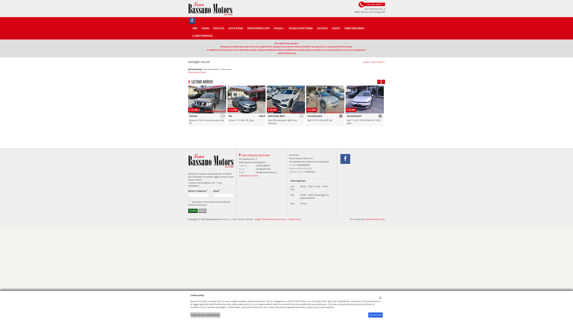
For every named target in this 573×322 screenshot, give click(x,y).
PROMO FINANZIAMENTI (354, 28)
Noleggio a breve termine (301, 28)
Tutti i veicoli (377, 62)
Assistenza (322, 28)
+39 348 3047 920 (262, 169)
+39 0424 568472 (262, 165)
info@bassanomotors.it (266, 172)
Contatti (336, 28)
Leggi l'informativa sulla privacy (270, 219)
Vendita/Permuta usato (258, 28)
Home (194, 28)
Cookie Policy (294, 219)
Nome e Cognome (198, 190)
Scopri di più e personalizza (205, 315)
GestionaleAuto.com (375, 219)
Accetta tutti (375, 315)
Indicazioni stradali (248, 175)
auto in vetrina (235, 28)
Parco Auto (218, 28)
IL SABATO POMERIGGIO (202, 35)
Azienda (205, 28)
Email (216, 190)
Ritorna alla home (197, 72)
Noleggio (278, 28)
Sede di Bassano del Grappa (256, 155)
